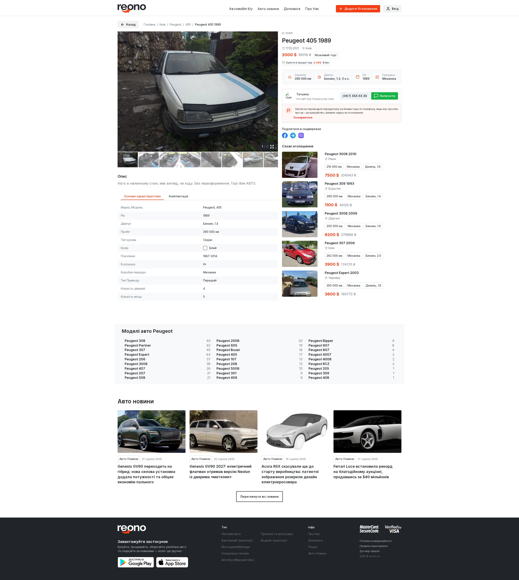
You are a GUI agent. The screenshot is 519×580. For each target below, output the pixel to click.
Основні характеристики (142, 196)
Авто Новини (128, 459)
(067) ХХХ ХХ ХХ (355, 96)
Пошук (312, 547)
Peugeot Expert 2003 (342, 273)
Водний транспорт (274, 540)
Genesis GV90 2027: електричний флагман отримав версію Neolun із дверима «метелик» (221, 471)
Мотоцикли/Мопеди (236, 547)
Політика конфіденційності (376, 540)
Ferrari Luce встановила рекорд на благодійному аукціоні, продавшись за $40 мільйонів (362, 471)
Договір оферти (370, 551)
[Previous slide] (124, 88)
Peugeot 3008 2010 (340, 154)
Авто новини (268, 9)
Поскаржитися (303, 117)
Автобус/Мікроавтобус (238, 560)
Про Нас (312, 9)
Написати (387, 96)
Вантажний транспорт (237, 540)
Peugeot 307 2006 (340, 243)
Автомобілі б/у (241, 9)
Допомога (292, 9)
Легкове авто (231, 534)
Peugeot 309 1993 (339, 184)
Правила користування (374, 546)
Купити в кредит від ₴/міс (308, 62)
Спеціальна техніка (235, 553)
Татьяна (302, 94)
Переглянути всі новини (259, 496)
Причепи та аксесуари (277, 534)
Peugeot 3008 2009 (341, 213)
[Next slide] (271, 88)
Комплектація (178, 196)
